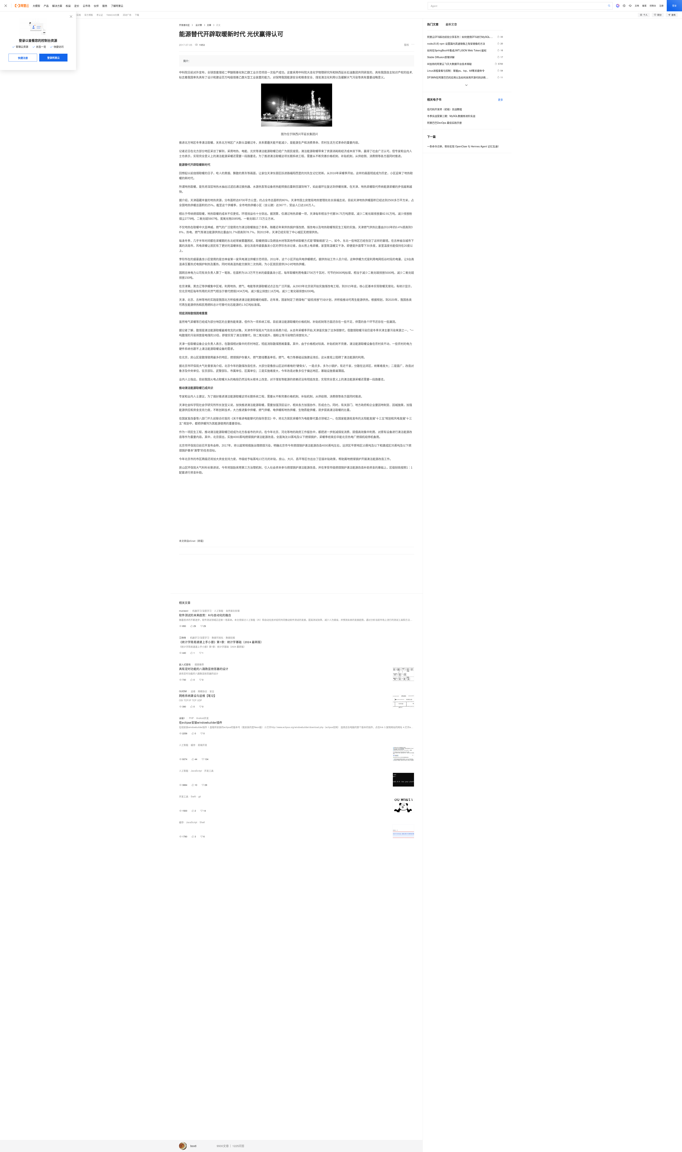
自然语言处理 (233, 610)
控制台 (653, 5)
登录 (674, 5)
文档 (637, 5)
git (199, 796)
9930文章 (223, 1146)
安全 (212, 691)
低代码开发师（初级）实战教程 (444, 109)
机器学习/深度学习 (202, 610)
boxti (193, 1146)
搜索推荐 (199, 664)
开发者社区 (184, 24)
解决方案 (57, 5)
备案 (644, 5)
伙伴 (96, 5)
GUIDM (183, 691)
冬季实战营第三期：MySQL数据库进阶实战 (451, 116)
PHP (191, 718)
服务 (104, 5)
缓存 (193, 745)
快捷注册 (23, 58)
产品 (46, 5)
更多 (500, 99)
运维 (193, 691)
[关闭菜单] (5, 5)
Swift (193, 796)
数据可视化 (217, 637)
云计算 (199, 24)
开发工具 (208, 770)
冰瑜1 (182, 718)
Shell (202, 822)
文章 (209, 24)
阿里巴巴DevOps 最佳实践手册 (444, 122)
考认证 (99, 14)
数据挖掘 (230, 637)
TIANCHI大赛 (112, 14)
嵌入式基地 (185, 664)
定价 (76, 5)
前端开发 (202, 745)
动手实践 (76, 14)
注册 (661, 5)
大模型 (36, 5)
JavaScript (196, 770)
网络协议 (202, 691)
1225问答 (238, 1146)
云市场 (86, 5)
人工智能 (218, 610)
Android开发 (202, 718)
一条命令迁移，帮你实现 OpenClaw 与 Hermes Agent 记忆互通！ (463, 146)
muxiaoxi (183, 610)
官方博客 (88, 14)
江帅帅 (182, 637)
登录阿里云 (53, 57)
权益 (68, 5)
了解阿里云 (117, 5)
